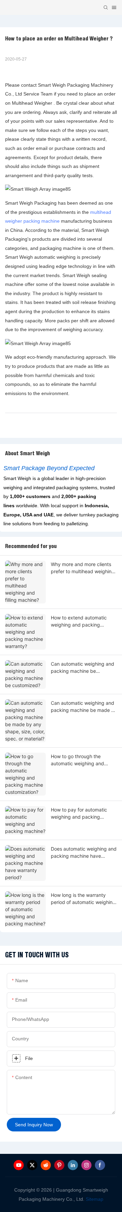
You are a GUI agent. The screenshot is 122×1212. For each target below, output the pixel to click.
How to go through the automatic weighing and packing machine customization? (77, 760)
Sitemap (93, 1199)
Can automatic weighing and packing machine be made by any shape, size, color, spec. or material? (84, 707)
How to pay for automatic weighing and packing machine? (79, 813)
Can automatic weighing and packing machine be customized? (82, 668)
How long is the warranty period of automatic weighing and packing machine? (83, 899)
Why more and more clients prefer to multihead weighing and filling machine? (83, 568)
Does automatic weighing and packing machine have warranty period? (84, 852)
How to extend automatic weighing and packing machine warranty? (79, 621)
